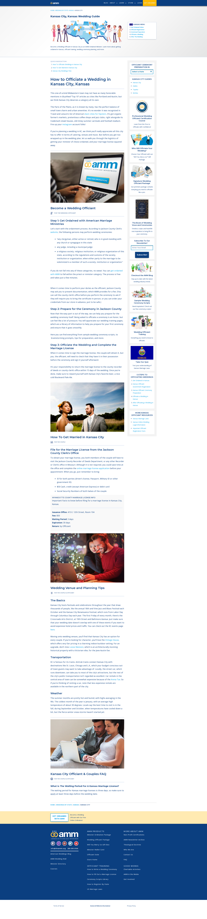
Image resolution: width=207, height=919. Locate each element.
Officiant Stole (93, 854)
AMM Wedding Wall (58, 859)
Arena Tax (115, 679)
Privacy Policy (131, 906)
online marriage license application (93, 468)
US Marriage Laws (94, 889)
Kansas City (137, 83)
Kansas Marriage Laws (141, 419)
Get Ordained (149, 3)
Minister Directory (58, 864)
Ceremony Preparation (138, 32)
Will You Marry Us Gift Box (98, 845)
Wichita (135, 93)
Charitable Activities (132, 869)
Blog (106, 3)
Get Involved (129, 879)
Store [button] (130, 3)
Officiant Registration (137, 30)
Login (139, 3)
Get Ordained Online (137, 27)
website (54, 232)
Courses (53, 869)
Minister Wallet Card (95, 850)
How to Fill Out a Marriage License (101, 874)
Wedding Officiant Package (98, 840)
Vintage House (112, 640)
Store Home (92, 859)
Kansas (71, 10)
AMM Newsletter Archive (134, 840)
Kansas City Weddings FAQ (62, 71)
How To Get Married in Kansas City (65, 68)
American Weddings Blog (60, 854)
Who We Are (129, 850)
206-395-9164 (72, 848)
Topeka (135, 90)
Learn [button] (121, 3)
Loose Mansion (76, 647)
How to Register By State (98, 884)
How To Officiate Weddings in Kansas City (67, 64)
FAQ (125, 859)
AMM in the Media (131, 874)
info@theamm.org (58, 848)
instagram (67, 124)
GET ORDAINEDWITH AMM (59, 817)
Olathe (135, 86)
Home (52, 10)
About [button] (112, 3)
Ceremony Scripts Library (97, 879)
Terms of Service (58, 906)
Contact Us (128, 854)
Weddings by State (61, 10)
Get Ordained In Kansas (141, 380)
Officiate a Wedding (137, 34)
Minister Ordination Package (99, 835)
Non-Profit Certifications (134, 835)
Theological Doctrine (132, 845)
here (52, 629)
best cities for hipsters (95, 114)
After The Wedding (137, 37)
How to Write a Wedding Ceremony (102, 869)
